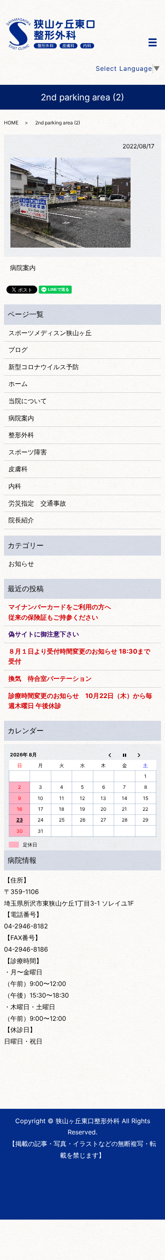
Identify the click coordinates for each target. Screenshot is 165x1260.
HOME (11, 123)
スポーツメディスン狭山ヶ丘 (50, 333)
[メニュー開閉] (153, 42)
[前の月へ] (103, 755)
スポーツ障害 (27, 452)
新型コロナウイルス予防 (43, 367)
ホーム (18, 384)
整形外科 (21, 435)
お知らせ (21, 564)
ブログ (18, 350)
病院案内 (23, 268)
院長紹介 (21, 520)
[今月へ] (124, 755)
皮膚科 (18, 469)
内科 (14, 486)
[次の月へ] (145, 755)
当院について (27, 401)
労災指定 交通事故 (37, 503)
